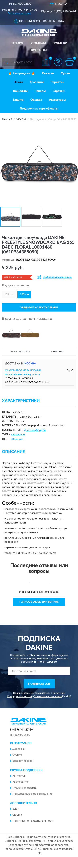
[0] (69, 62)
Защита (18, 99)
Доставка (18, 749)
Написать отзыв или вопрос (39, 602)
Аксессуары (57, 99)
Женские (17, 439)
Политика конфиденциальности (33, 821)
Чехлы (18, 82)
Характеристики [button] (20, 351)
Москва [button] (30, 363)
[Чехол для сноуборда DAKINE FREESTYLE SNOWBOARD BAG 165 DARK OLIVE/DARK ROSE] (30, 333)
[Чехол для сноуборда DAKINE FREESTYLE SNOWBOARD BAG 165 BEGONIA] (11, 333)
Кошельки (20, 91)
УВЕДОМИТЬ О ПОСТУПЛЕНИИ (39, 307)
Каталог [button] (17, 43)
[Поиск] (6, 62)
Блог (15, 809)
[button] (19, 13)
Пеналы (40, 91)
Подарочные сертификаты (39, 108)
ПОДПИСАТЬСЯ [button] (39, 684)
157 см (8, 294)
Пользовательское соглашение (32, 793)
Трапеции (37, 82)
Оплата (17, 754)
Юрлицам (38, 43)
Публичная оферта (24, 787)
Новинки (60, 43)
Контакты (39, 50)
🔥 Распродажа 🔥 (21, 73)
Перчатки (57, 82)
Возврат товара (22, 760)
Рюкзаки (48, 73)
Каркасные (18, 434)
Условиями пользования (48, 696)
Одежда (36, 99)
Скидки (17, 815)
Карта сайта (20, 781)
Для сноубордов (35, 430)
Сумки (65, 73)
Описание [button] (57, 351)
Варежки (58, 91)
